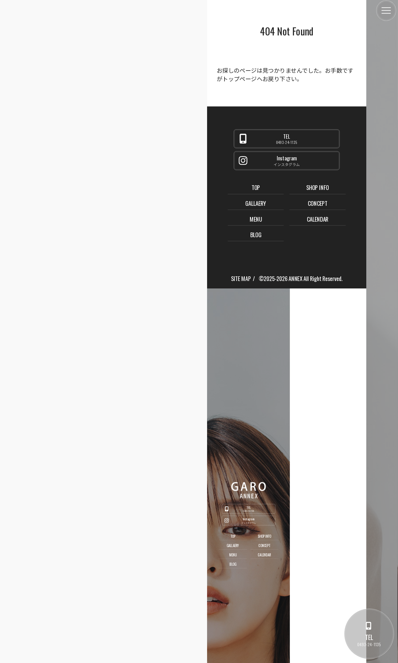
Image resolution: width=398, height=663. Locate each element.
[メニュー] (386, 10)
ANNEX (295, 278)
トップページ (239, 78)
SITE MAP (241, 278)
